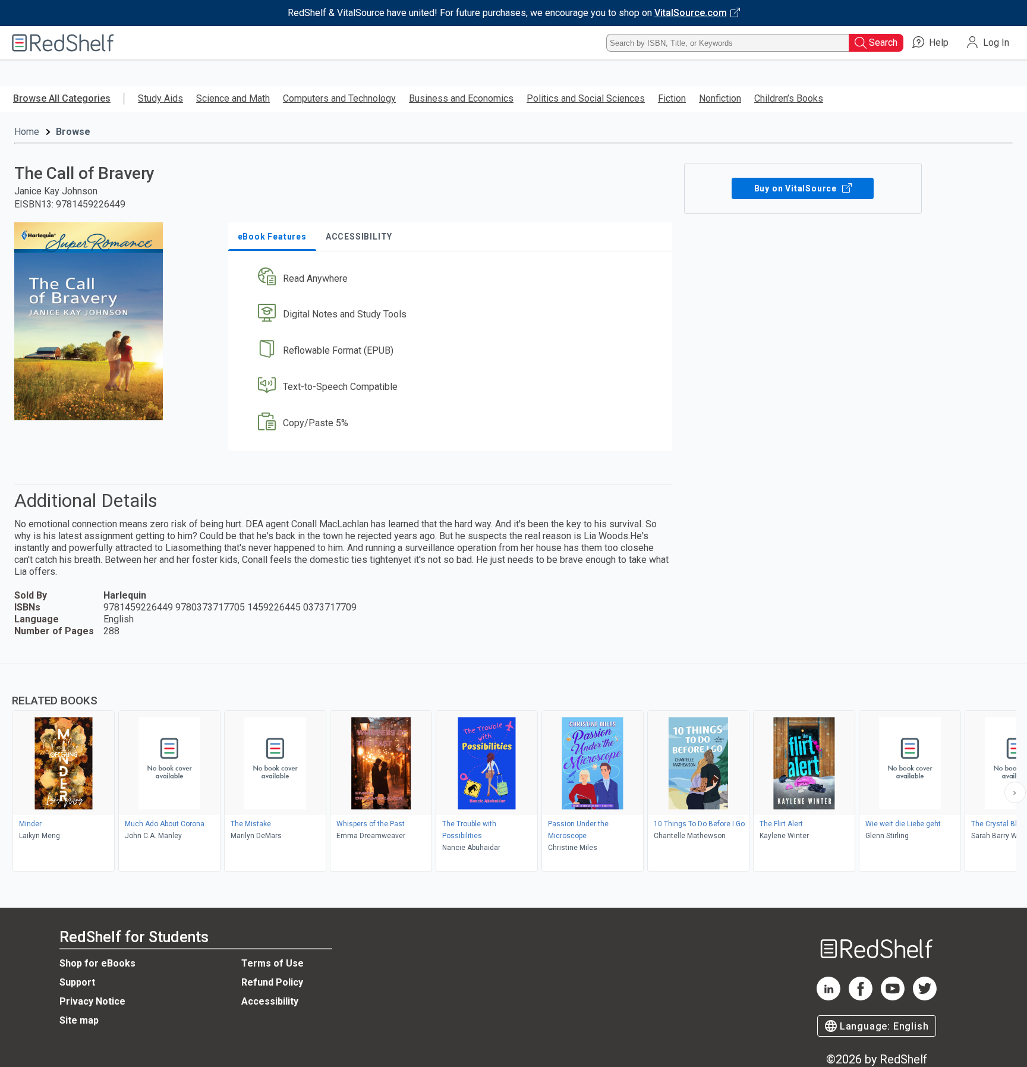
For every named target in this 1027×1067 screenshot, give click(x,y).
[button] (452, 278)
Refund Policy (272, 982)
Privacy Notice (92, 1001)
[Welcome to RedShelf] (63, 43)
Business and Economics (461, 98)
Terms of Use (272, 963)
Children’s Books (788, 98)
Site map (79, 1020)
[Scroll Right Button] (1015, 792)
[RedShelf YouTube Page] (893, 997)
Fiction (672, 98)
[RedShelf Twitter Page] (925, 997)
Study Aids (160, 98)
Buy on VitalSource (796, 188)
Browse (73, 131)
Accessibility (269, 1001)
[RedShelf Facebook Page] (860, 997)
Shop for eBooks (97, 963)
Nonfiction (720, 98)
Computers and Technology (339, 98)
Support (77, 982)
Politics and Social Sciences (586, 98)
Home (26, 131)
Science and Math (233, 98)
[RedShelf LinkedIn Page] (828, 997)
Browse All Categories (62, 98)
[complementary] (513, 769)
